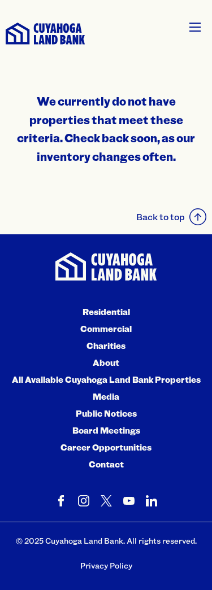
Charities (106, 345)
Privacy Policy (106, 565)
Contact (106, 464)
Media (106, 396)
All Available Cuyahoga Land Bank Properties (106, 379)
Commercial (106, 328)
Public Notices (106, 413)
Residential (106, 311)
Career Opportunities (106, 447)
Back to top (160, 216)
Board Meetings (106, 430)
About (106, 362)
